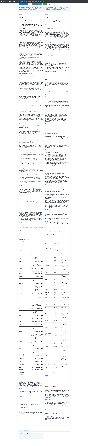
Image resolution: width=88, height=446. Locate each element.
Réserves (21, 374)
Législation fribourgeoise (32, 1)
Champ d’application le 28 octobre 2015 (27, 243)
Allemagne (21, 375)
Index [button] (21, 15)
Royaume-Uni (21, 396)
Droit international (24, 1)
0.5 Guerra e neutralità (57, 7)
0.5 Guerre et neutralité (30, 7)
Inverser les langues (23, 4)
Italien (44, 4)
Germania (47, 384)
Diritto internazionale (48, 7)
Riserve (46, 375)
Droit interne (18, 1)
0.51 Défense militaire (39, 7)
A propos (31, 433)
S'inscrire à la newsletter (54, 4)
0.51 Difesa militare (65, 7)
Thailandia (47, 409)
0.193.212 (33, 413)
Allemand (34, 4)
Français (39, 4)
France (20, 388)
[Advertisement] (57, 439)
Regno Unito (47, 399)
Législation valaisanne (41, 1)
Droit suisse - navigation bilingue (8, 1)
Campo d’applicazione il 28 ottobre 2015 (53, 243)
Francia (46, 376)
